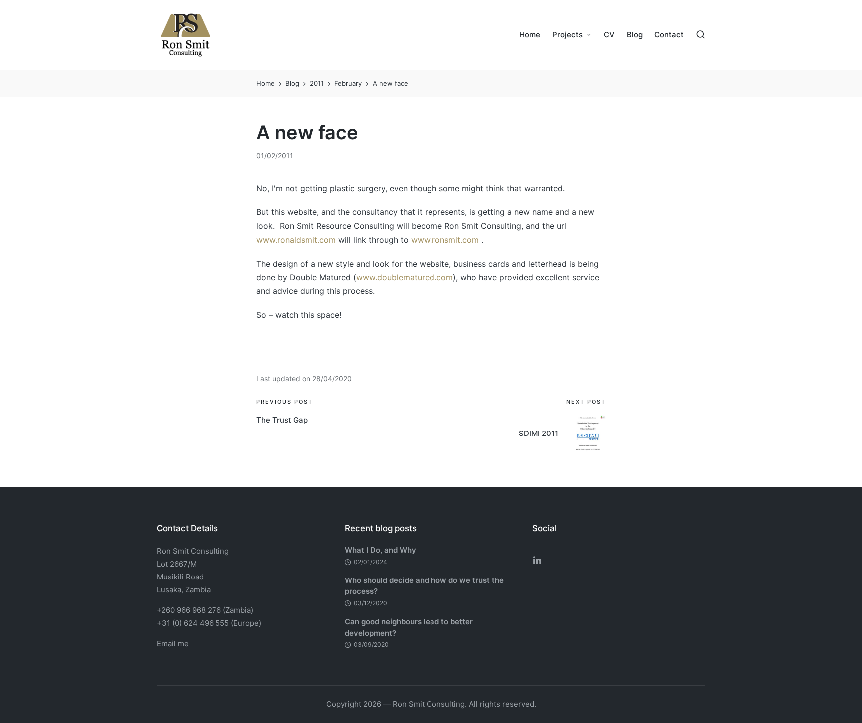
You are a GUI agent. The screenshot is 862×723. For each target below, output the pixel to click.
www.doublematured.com (404, 277)
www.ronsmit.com (445, 240)
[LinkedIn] (537, 560)
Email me (173, 643)
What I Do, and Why (380, 550)
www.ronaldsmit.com (296, 240)
